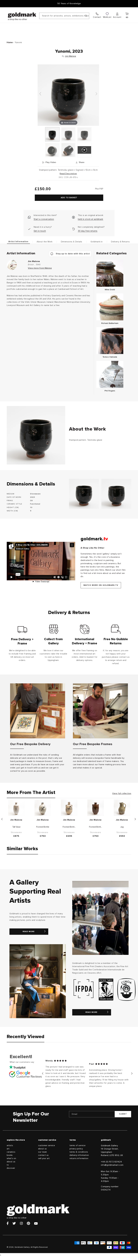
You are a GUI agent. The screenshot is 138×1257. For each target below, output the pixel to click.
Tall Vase (16, 827)
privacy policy (76, 1149)
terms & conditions (79, 1152)
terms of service (78, 1146)
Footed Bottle (42, 827)
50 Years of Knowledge (69, 3)
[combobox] (64, 16)
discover (11, 1168)
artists (10, 1146)
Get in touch (40, 231)
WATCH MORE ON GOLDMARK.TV (100, 585)
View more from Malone (40, 268)
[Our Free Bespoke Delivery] (37, 710)
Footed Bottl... (69, 827)
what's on (11, 1158)
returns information (79, 1158)
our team (42, 1152)
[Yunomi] (52, 134)
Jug (122, 827)
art (8, 1149)
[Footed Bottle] (42, 808)
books (10, 1155)
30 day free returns (87, 231)
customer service (46, 1146)
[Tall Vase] (16, 808)
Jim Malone (70, 56)
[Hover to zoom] (68, 95)
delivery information (79, 1155)
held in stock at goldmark (90, 219)
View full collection (121, 793)
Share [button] (81, 162)
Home (10, 42)
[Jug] (122, 808)
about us (11, 1162)
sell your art (44, 1158)
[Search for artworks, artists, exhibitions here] (86, 16)
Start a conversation (44, 219)
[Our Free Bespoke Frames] (100, 710)
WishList (107, 17)
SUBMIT (123, 1114)
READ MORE (28, 931)
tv (8, 1165)
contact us (43, 1155)
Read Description (68, 174)
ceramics (11, 1152)
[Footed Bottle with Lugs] (69, 808)
